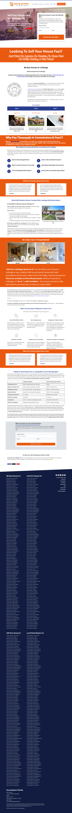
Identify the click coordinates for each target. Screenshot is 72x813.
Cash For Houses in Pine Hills (31, 539)
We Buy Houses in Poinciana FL (11, 552)
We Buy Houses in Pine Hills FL (11, 539)
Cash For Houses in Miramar (31, 496)
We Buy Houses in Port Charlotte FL (12, 567)
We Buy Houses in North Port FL (11, 546)
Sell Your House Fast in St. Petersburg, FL (13, 641)
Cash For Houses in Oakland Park (32, 602)
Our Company (46, 4)
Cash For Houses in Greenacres (32, 616)
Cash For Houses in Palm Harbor (32, 563)
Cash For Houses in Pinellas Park (32, 587)
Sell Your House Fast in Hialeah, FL (12, 643)
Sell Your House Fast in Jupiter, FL (12, 712)
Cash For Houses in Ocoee (31, 595)
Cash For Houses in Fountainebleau (32, 572)
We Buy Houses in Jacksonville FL (12, 478)
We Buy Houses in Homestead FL (12, 548)
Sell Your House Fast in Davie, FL (11, 671)
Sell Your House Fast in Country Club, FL (13, 750)
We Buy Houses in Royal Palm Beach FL (12, 617)
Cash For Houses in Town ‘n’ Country (33, 529)
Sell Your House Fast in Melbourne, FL (12, 690)
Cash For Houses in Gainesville (32, 498)
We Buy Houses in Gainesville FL (11, 498)
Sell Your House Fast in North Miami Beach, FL (14, 768)
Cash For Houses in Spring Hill (32, 513)
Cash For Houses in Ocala (31, 569)
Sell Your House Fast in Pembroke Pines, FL (13, 650)
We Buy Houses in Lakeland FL (11, 507)
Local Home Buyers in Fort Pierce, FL (33, 756)
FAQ (51, 4)
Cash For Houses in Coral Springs (32, 499)
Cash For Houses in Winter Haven (32, 604)
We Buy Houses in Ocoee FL (11, 595)
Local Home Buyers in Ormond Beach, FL (33, 765)
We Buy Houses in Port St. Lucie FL (12, 487)
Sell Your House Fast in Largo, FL (11, 688)
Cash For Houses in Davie (31, 514)
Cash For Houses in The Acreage (32, 622)
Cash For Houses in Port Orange (32, 560)
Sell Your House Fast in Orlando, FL (12, 640)
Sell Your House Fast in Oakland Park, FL (13, 759)
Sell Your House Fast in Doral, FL (11, 714)
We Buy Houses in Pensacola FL (11, 590)
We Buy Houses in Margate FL (11, 576)
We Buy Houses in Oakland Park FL (12, 602)
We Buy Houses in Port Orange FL (12, 560)
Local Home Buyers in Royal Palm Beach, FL (34, 774)
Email (53, 30)
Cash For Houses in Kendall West (32, 623)
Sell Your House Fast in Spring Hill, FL (12, 670)
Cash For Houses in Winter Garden (32, 601)
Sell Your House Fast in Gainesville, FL (12, 655)
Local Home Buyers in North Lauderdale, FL (34, 762)
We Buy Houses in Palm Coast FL (11, 523)
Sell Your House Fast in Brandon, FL (12, 662)
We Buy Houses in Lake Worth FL (11, 628)
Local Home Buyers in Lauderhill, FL (33, 700)
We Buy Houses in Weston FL (11, 545)
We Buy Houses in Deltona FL (11, 520)
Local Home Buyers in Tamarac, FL (32, 711)
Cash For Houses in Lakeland (31, 507)
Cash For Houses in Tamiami (31, 582)
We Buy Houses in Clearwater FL (11, 502)
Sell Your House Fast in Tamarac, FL (12, 711)
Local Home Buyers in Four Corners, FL (33, 782)
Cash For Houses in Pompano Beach (33, 508)
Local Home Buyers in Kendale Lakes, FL (33, 735)
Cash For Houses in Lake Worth (32, 628)
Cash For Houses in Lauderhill (32, 543)
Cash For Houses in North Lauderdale (33, 605)
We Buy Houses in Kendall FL (11, 540)
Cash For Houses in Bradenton (32, 575)
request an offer (15, 141)
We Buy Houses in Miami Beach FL (12, 525)
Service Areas (63, 489)
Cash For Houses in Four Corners (32, 625)
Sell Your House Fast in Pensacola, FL (12, 747)
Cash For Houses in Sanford (31, 564)
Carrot (23, 808)
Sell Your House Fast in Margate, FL (12, 733)
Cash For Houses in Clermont (31, 626)
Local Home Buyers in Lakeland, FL (32, 664)
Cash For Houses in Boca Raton (32, 516)
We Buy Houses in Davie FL (10, 514)
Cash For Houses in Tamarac (31, 554)
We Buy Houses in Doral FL (10, 557)
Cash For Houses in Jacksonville (32, 478)
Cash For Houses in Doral (31, 557)
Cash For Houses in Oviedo (31, 613)
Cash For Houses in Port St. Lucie (32, 487)
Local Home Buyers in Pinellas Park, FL (33, 744)
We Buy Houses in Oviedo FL (11, 613)
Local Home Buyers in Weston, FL (32, 702)
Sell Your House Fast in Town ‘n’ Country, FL (13, 687)
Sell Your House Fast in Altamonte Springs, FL (14, 764)
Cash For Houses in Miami (31, 480)
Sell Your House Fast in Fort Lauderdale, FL (13, 649)
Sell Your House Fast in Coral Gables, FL (13, 749)
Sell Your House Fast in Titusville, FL (12, 753)
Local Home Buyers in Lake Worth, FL (33, 785)
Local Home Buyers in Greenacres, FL (33, 773)
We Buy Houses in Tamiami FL (11, 582)
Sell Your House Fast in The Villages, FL (13, 694)
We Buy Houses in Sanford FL (11, 564)
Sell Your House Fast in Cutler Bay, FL (12, 767)
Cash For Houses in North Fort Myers (33, 614)
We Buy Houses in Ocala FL (10, 569)
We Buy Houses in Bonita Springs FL (12, 573)
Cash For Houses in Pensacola (32, 590)
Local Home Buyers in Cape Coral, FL (33, 647)
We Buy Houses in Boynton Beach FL (12, 536)
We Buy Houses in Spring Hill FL (11, 513)
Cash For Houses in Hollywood (32, 495)
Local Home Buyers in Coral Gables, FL (33, 749)
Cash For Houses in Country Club (32, 593)
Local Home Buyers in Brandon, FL (32, 662)
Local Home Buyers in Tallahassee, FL (33, 646)
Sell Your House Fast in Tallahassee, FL (12, 646)
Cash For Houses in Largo (31, 531)
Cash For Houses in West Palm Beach (33, 510)
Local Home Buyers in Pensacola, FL (33, 747)
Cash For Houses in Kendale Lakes (32, 578)
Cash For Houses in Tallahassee (32, 489)
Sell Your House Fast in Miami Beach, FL (13, 682)
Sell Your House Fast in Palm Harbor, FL (12, 720)
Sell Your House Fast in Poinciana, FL (12, 709)
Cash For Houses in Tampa (31, 481)
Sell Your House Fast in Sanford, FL (12, 721)
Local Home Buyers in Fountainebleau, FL (33, 729)
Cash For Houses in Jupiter (31, 555)
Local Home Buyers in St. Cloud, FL (32, 743)
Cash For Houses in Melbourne (32, 532)
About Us (55, 4)
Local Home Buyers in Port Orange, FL (33, 717)
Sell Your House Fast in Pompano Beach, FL (13, 665)
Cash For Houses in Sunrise (31, 517)
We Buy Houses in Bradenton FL (11, 575)
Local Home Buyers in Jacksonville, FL (33, 635)
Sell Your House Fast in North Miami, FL (12, 718)
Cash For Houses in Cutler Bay (32, 610)
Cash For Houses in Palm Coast (32, 523)
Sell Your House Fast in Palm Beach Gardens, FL (14, 738)
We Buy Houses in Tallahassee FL (12, 489)
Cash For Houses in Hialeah (31, 486)
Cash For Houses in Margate (31, 576)
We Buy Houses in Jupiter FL (11, 555)
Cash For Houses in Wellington (32, 558)
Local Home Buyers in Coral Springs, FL (33, 656)
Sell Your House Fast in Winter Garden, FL (13, 758)
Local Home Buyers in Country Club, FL (33, 750)
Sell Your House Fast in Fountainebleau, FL (13, 729)
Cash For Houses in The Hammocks (33, 570)
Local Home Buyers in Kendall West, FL (33, 780)
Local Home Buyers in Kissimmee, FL (33, 699)
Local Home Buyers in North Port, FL (33, 703)
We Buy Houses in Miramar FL (11, 496)
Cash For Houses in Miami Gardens (32, 511)
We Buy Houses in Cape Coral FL (11, 490)
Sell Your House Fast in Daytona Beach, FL (13, 708)
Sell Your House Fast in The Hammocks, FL (13, 727)
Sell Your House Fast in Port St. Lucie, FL (13, 644)
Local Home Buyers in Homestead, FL (33, 705)
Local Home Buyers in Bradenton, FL (33, 732)
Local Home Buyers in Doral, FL (32, 714)
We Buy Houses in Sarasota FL (11, 579)
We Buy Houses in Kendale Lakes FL (12, 578)
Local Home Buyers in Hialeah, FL (32, 643)
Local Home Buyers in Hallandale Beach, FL (34, 776)
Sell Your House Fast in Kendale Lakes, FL (13, 735)
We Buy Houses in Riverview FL (11, 522)
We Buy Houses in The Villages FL (12, 537)
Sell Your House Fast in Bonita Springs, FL (13, 730)
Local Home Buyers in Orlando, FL (32, 640)
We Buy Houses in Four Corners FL (12, 625)
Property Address (43, 25)
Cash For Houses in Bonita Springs (32, 573)
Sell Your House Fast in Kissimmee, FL (12, 699)
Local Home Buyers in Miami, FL (32, 637)
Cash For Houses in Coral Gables (32, 592)
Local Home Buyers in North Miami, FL (33, 718)
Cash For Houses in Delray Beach (32, 549)
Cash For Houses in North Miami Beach (33, 611)
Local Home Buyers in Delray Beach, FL (33, 706)
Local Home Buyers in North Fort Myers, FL (34, 771)
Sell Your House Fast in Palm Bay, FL (12, 661)
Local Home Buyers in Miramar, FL (32, 653)
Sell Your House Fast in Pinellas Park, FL (13, 744)
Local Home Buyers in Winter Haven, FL (33, 761)
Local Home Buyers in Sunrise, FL (32, 674)
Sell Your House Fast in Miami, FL (11, 637)
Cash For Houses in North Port (32, 546)
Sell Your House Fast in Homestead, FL (12, 705)
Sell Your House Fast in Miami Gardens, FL (13, 668)
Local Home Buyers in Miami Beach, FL (33, 682)
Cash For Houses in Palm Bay (31, 504)
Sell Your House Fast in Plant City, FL (12, 777)
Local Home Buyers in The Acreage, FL (33, 779)
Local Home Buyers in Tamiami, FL (32, 740)
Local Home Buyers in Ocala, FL (32, 726)
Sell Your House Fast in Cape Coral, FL (12, 647)
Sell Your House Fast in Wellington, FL (12, 715)
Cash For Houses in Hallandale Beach (33, 619)
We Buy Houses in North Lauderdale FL (12, 605)
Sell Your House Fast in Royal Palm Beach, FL (13, 774)
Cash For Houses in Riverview (32, 522)
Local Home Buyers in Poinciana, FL (33, 709)
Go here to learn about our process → (41, 296)
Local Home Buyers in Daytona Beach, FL (33, 708)
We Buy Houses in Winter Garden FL (12, 601)
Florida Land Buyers (62, 491)
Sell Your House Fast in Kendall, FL (12, 697)
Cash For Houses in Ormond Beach (32, 608)
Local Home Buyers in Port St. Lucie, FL (33, 644)
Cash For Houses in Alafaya (31, 526)
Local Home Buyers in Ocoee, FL (32, 752)
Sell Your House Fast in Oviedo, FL (12, 770)
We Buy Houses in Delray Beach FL (12, 549)
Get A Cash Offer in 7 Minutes (59, 11)
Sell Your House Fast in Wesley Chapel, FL (13, 741)
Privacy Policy (63, 484)
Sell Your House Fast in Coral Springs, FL (13, 656)
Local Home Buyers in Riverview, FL (33, 679)
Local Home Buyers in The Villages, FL (33, 694)
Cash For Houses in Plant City (31, 620)
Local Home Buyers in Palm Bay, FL (32, 661)
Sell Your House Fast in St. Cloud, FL (12, 743)
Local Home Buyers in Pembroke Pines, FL (34, 650)
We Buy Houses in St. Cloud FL (11, 585)
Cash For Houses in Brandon (31, 505)
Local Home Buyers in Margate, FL (32, 733)
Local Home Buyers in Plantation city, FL (33, 676)
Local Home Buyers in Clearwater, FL (33, 659)
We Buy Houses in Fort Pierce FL (11, 599)
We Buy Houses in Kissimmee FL (11, 542)
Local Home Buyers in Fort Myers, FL (33, 685)
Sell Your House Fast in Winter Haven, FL (13, 761)
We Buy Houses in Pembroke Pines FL (12, 493)
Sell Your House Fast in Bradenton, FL (12, 732)
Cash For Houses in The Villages (32, 537)
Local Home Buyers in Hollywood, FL (33, 652)
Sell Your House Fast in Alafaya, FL (12, 683)
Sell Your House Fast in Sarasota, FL (12, 736)
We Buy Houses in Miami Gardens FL (12, 511)
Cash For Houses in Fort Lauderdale (33, 492)
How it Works (35, 4)
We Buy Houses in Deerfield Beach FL (12, 534)
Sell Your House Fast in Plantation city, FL (13, 676)
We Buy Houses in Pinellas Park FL (12, 587)
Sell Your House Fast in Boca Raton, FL (12, 673)
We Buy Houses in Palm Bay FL (11, 504)
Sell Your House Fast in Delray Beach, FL (13, 706)
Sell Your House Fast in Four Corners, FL (13, 782)
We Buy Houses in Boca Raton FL (11, 516)
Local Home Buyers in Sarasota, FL (32, 736)
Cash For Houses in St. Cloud (31, 585)
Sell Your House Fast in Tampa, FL (12, 638)
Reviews (40, 4)
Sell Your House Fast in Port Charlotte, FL (13, 724)
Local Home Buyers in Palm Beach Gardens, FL (34, 738)
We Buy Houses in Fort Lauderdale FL (12, 492)
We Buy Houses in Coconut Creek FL (12, 566)
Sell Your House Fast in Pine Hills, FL (12, 696)
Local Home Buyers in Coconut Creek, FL (33, 723)
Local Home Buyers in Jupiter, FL (32, 712)
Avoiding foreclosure (32, 89)
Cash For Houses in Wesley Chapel (32, 584)
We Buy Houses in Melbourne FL (11, 532)
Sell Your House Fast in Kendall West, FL (13, 780)
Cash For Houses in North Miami (32, 561)
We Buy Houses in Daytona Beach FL (12, 551)
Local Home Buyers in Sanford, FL (32, 721)
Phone (40, 30)
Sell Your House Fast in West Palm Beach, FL (13, 667)
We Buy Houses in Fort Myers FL (11, 528)
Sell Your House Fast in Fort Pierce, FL (12, 756)
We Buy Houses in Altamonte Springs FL (13, 607)
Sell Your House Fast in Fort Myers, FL (12, 685)
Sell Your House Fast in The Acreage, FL (13, 779)
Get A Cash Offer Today (61, 477)
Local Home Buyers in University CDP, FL (33, 755)
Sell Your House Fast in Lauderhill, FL (12, 700)
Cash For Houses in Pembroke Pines (33, 493)
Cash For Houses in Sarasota (31, 579)
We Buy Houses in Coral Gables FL (12, 592)
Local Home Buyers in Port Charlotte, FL (33, 724)
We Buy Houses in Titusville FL (11, 596)
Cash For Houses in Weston (31, 545)
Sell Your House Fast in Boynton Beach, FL (13, 693)
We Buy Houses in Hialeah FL (11, 486)
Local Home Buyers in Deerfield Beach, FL (34, 691)
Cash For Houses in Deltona (31, 520)
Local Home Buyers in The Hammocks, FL (34, 727)
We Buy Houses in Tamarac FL (11, 554)
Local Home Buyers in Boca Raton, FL (33, 673)
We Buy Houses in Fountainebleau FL (12, 572)
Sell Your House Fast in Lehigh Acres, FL (13, 658)
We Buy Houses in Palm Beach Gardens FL (13, 581)
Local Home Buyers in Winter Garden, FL (33, 758)
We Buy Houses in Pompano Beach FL (12, 508)
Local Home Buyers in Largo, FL (32, 688)
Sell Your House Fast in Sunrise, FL (12, 674)
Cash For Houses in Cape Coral (32, 490)
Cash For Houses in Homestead (32, 548)
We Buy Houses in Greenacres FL (12, 616)
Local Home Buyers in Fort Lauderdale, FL (34, 649)
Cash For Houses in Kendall (31, 540)
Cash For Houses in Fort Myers (32, 528)
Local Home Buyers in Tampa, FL (32, 638)
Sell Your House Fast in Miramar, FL (12, 653)
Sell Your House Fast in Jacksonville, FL (13, 635)
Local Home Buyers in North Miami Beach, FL (34, 768)
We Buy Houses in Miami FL (10, 480)
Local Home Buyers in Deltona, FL (32, 677)
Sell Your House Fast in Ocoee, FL (12, 752)
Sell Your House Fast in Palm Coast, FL (12, 680)
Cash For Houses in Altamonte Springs (33, 607)
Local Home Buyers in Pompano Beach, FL (34, 665)
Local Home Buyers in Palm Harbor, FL (33, 720)
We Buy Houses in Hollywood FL (11, 495)
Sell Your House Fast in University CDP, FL (13, 755)
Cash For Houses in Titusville (31, 596)
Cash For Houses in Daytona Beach (32, 551)
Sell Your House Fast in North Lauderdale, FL (13, 762)
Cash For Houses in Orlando (31, 483)
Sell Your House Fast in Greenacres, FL (12, 773)
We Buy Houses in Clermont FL (11, 626)
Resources (63, 482)
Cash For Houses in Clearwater (32, 502)
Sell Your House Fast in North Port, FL (12, 703)
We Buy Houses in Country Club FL (12, 593)
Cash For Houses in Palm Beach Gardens (33, 581)
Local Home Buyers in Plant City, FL (32, 777)
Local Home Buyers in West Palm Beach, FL (34, 667)
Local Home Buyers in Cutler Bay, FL (33, 767)
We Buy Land (63, 487)
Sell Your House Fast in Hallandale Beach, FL (13, 776)
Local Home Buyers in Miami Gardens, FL (33, 668)
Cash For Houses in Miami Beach (32, 525)
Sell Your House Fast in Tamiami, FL (12, 740)
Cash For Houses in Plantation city (32, 519)
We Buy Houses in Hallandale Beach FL (12, 619)
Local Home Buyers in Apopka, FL (32, 746)
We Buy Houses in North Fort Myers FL (12, 614)
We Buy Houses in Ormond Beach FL (12, 608)
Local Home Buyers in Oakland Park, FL (33, 759)
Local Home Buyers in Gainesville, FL (33, 655)
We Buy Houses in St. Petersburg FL (12, 484)
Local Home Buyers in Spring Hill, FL (33, 670)
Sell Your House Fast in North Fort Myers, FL (13, 771)
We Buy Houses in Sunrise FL (11, 517)
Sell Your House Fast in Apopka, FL (12, 746)
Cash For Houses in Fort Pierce (32, 599)
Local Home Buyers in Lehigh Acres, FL (33, 658)
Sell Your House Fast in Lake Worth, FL (12, 785)
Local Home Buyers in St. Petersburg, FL (33, 641)
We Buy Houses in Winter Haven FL (12, 604)
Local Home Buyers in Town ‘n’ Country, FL (34, 687)
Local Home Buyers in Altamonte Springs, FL (34, 764)
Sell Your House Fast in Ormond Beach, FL (13, 765)
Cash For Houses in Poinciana (32, 552)
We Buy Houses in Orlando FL (11, 483)
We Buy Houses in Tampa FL (11, 481)
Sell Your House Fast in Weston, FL (12, 702)
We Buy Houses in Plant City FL (11, 620)
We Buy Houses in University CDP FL (12, 598)
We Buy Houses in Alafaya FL (11, 526)
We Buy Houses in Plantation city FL (12, 519)
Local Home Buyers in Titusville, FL (32, 753)
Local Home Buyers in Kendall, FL (32, 697)
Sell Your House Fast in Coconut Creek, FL (13, 723)
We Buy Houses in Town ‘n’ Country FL (12, 529)
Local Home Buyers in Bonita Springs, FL (33, 730)
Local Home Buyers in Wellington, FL (33, 715)
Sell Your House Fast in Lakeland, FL (12, 664)
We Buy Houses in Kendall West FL (12, 623)
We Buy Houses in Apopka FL (11, 589)
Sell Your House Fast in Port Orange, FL (13, 717)
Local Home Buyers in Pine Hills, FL (32, 696)
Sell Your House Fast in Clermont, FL (12, 783)
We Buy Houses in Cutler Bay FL (11, 610)
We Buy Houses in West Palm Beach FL (12, 510)
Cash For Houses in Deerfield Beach (33, 534)
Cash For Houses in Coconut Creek (32, 566)
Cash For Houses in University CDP (32, 598)
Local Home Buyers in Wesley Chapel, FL (33, 741)
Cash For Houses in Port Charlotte (32, 567)
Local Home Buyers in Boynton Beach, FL (33, 693)
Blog (65, 486)
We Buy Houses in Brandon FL (11, 505)
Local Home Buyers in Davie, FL (32, 671)
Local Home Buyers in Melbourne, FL (33, 690)
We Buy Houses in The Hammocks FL (12, 570)
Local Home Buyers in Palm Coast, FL (33, 680)
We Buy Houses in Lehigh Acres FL (12, 501)
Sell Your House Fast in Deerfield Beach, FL (13, 691)
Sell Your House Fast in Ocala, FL (11, 726)
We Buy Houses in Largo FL (11, 531)
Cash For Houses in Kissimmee (32, 542)
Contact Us (63, 479)
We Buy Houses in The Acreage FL (12, 622)
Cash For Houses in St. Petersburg (32, 484)
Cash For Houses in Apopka (31, 589)
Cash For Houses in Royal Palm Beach (33, 617)
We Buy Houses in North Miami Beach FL (13, 611)
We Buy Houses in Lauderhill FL (11, 543)
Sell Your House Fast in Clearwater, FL (12, 659)
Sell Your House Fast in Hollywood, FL (12, 652)
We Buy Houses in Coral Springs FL (12, 499)
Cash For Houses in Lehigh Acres (32, 501)
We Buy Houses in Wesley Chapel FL (12, 584)
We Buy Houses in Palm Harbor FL (12, 563)
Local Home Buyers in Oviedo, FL (32, 770)
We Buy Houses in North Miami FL (12, 561)
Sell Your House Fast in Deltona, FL (12, 677)
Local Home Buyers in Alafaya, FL (32, 683)
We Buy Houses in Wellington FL (11, 558)
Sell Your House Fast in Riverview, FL (12, 679)
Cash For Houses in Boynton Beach (32, 536)
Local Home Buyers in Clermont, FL (32, 783)
